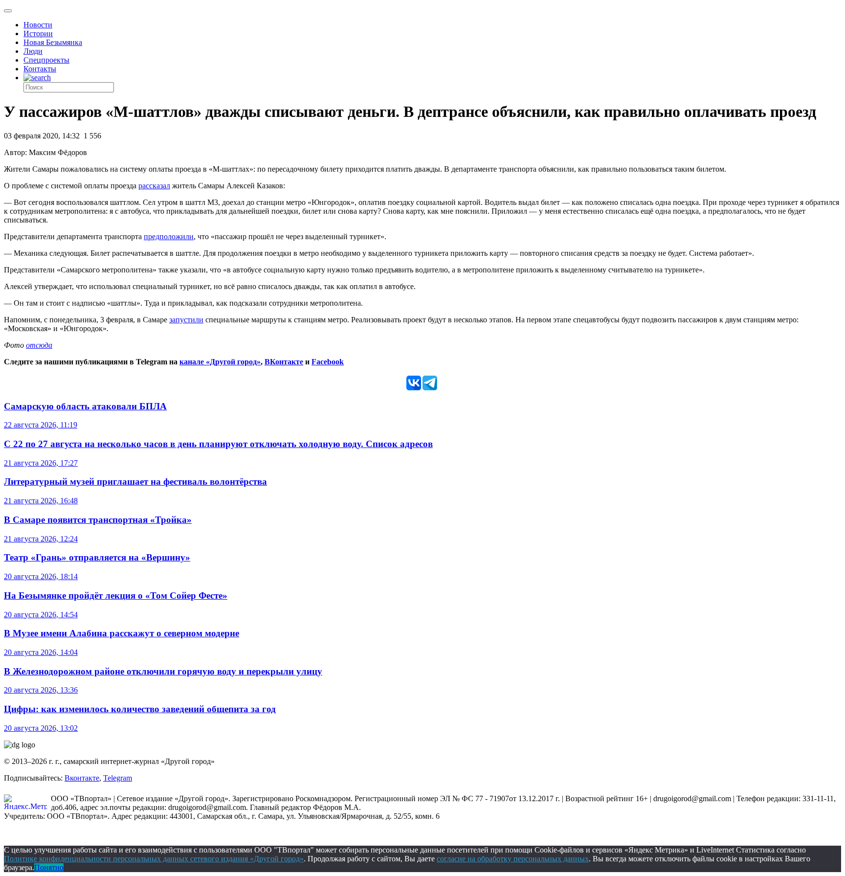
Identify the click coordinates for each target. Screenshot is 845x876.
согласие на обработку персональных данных (513, 858)
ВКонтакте (284, 362)
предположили (169, 236)
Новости (37, 25)
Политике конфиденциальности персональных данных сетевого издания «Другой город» (154, 858)
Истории (38, 33)
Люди (33, 51)
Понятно (49, 867)
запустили (186, 319)
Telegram (117, 778)
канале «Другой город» (220, 362)
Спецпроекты (46, 60)
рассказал (154, 185)
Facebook (327, 362)
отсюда (39, 345)
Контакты (39, 69)
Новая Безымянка (52, 42)
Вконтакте (82, 778)
